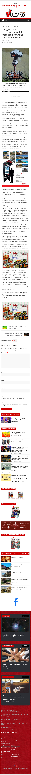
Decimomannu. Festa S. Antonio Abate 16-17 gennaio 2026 (13, 334)
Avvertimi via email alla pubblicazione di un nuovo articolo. (14, 404)
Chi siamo (13, 737)
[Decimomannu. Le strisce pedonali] (6, 587)
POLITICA (13, 749)
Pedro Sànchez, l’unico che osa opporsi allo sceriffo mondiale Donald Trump (18, 420)
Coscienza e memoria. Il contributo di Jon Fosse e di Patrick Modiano (13, 698)
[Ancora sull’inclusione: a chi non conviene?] (15, 648)
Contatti (13, 745)
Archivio (13, 759)
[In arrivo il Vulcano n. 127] (6, 439)
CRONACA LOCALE (15, 754)
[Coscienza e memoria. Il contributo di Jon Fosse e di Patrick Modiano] (15, 680)
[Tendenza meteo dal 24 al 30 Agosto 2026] (6, 432)
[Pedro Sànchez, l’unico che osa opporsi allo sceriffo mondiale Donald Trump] (6, 417)
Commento (4, 352)
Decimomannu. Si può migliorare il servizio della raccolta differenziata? (19, 581)
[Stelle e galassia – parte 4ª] (15, 619)
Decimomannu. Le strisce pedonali (19, 587)
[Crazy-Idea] (15, 251)
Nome (3, 372)
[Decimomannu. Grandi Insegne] (6, 564)
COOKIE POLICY (13, 732)
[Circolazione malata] (6, 571)
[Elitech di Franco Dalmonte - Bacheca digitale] (15, 151)
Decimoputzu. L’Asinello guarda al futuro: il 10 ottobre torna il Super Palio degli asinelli (19, 458)
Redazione (13, 743)
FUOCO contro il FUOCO (17, 557)
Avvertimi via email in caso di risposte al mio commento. (12, 399)
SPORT (12, 752)
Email (3, 380)
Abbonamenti (14, 756)
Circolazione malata (16, 572)
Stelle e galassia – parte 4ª (13, 635)
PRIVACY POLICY (5, 732)
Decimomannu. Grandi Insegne (18, 564)
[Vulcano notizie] (3, 20)
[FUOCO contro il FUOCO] (6, 556)
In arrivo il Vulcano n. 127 (17, 440)
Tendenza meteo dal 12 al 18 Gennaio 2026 (17, 327)
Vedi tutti (25, 616)
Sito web (3, 388)
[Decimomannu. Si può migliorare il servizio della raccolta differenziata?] (6, 579)
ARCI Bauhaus (14, 747)
